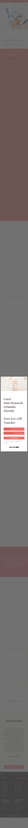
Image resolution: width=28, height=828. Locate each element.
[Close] (25, 378)
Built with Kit (14, 447)
